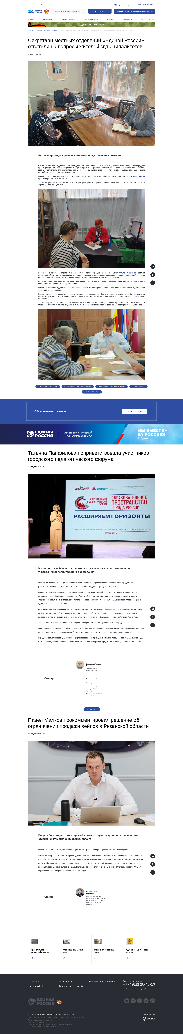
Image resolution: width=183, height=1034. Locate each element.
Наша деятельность (68, 19)
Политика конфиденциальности (40, 1022)
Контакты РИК (36, 986)
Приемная (110, 19)
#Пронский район (138, 386)
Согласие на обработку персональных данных (45, 1026)
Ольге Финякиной (128, 273)
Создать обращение (134, 411)
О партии (31, 19)
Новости (55, 30)
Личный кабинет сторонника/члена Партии (134, 11)
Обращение (100, 11)
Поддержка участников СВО (91, 25)
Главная (31, 30)
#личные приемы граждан (47, 386)
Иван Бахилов (121, 165)
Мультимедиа (127, 19)
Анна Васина (138, 176)
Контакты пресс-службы (71, 986)
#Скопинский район (92, 392)
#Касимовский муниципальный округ (111, 386)
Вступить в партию (147, 19)
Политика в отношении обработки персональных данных (50, 1024)
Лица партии (47, 19)
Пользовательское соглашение (40, 1020)
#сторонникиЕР (91, 709)
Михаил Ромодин (130, 288)
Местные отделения (91, 19)
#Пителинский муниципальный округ (77, 386)
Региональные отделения (102, 981)
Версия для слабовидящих (145, 4)
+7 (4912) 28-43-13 (139, 984)
